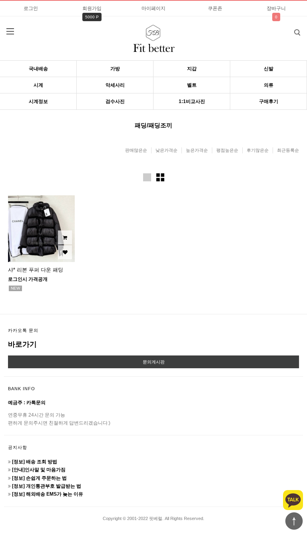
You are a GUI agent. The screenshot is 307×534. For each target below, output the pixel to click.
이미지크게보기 (147, 177)
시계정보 (38, 101)
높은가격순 (197, 150)
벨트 (192, 85)
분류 (10, 32)
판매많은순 (136, 150)
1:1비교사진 (192, 101)
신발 (268, 68)
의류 (268, 85)
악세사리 (115, 85)
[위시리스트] (65, 252)
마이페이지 (153, 8)
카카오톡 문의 (23, 330)
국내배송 (38, 68)
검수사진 (115, 101)
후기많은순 (258, 150)
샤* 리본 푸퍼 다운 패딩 (35, 270)
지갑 (192, 68)
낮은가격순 (166, 150)
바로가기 (22, 344)
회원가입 (92, 8)
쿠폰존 (215, 8)
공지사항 (17, 447)
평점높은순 (227, 150)
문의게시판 (154, 361)
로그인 (31, 8)
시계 (38, 85)
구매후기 (268, 101)
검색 (297, 32)
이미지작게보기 (160, 177)
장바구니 (276, 8)
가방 (115, 68)
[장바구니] (65, 237)
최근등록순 (288, 150)
